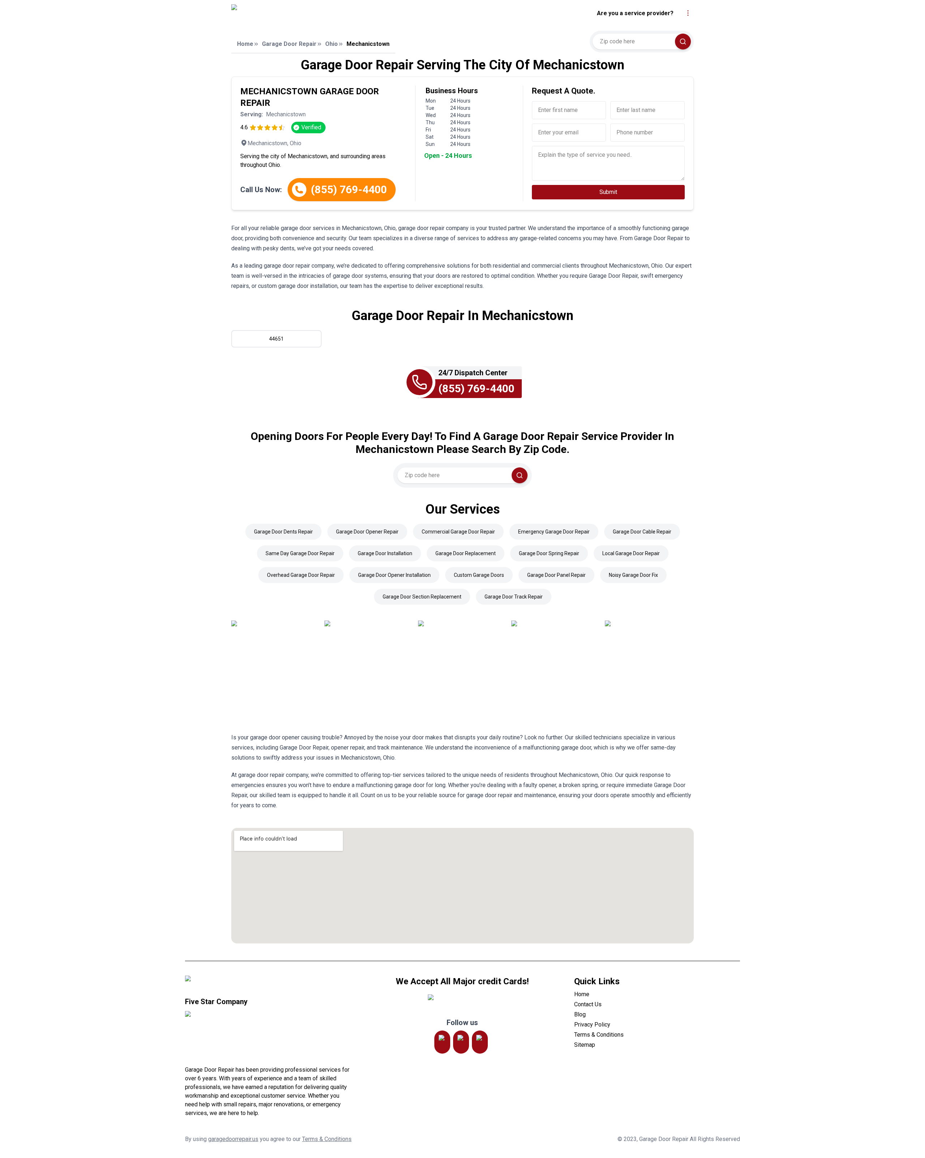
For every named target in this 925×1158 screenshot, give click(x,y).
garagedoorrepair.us (233, 1139)
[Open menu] (688, 13)
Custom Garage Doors (479, 575)
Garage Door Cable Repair (642, 532)
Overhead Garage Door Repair (301, 575)
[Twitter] (461, 1042)
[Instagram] (442, 1042)
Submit (608, 192)
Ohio (331, 43)
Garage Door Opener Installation (394, 575)
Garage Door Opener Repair (367, 532)
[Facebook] (480, 1042)
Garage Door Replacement (465, 553)
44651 (276, 339)
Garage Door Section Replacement (422, 597)
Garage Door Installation (385, 553)
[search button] (683, 41)
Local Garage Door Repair (631, 553)
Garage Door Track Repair (514, 597)
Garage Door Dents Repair (283, 532)
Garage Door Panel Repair (556, 575)
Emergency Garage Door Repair (554, 532)
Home (245, 43)
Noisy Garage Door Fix (633, 575)
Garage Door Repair (289, 43)
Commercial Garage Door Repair (458, 532)
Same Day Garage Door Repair (300, 553)
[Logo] (297, 13)
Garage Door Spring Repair (549, 553)
